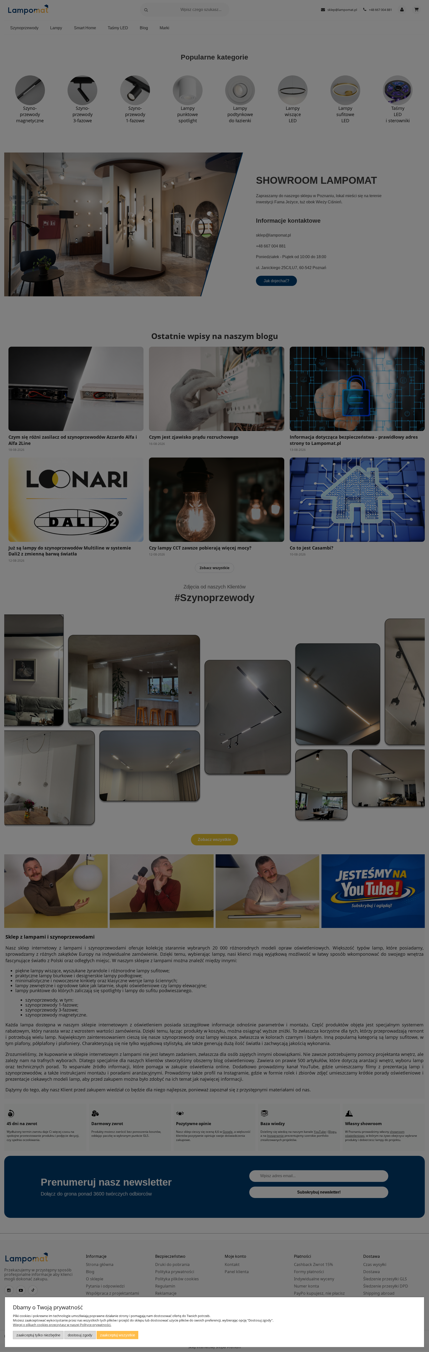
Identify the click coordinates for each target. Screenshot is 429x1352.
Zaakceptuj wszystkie (117, 1335)
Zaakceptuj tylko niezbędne (38, 1335)
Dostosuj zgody (80, 1335)
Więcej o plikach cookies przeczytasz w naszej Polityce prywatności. (62, 1324)
